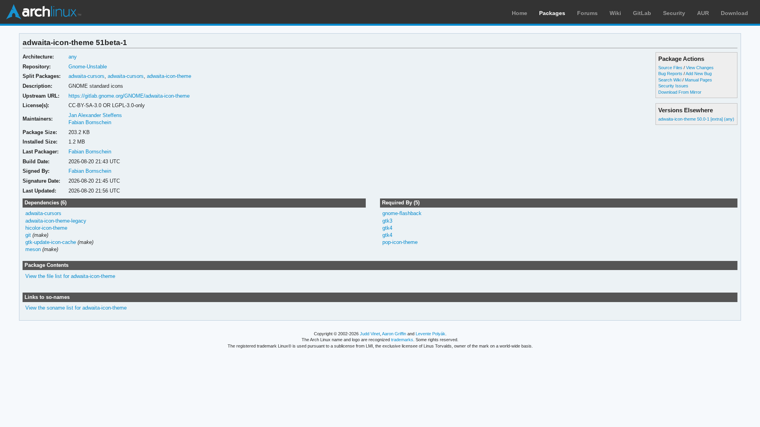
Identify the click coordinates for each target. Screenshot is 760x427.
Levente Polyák (430, 333)
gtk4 (387, 228)
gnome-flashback (402, 213)
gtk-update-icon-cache (50, 242)
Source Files (670, 67)
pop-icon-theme (400, 242)
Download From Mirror (679, 92)
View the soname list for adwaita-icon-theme (76, 308)
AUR (703, 13)
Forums (587, 13)
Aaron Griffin (394, 333)
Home (519, 13)
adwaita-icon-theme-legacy (55, 221)
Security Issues (673, 85)
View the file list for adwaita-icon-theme (70, 276)
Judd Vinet (370, 333)
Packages (552, 13)
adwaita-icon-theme (169, 76)
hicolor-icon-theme (46, 228)
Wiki (615, 13)
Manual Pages (698, 79)
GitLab (642, 13)
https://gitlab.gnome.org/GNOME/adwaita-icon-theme (129, 96)
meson (33, 249)
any (72, 57)
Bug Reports (670, 73)
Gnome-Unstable (87, 67)
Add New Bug (699, 73)
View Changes (700, 67)
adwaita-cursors (86, 76)
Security (674, 13)
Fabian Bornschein (89, 122)
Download (734, 13)
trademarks (402, 339)
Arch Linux (43, 12)
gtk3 (387, 221)
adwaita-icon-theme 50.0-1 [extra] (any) (696, 119)
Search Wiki (669, 79)
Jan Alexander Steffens (95, 115)
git (28, 235)
